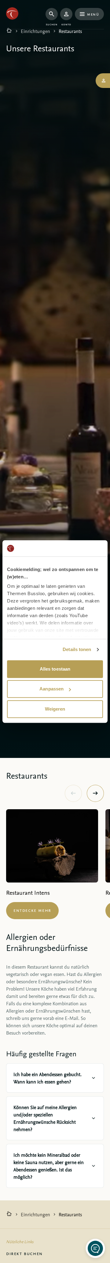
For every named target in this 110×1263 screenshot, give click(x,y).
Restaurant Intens (28, 892)
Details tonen (77, 649)
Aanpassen (51, 688)
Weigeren (55, 709)
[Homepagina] (9, 31)
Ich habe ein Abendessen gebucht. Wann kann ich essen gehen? (47, 1078)
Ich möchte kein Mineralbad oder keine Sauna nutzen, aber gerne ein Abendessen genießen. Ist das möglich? (48, 1166)
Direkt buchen (24, 1253)
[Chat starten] (95, 1248)
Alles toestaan (55, 669)
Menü (93, 14)
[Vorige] (73, 793)
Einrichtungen (35, 31)
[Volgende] (95, 793)
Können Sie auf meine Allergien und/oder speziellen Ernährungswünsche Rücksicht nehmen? (45, 1118)
